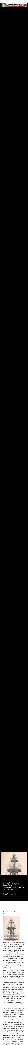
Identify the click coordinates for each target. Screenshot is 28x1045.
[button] (2, 10)
